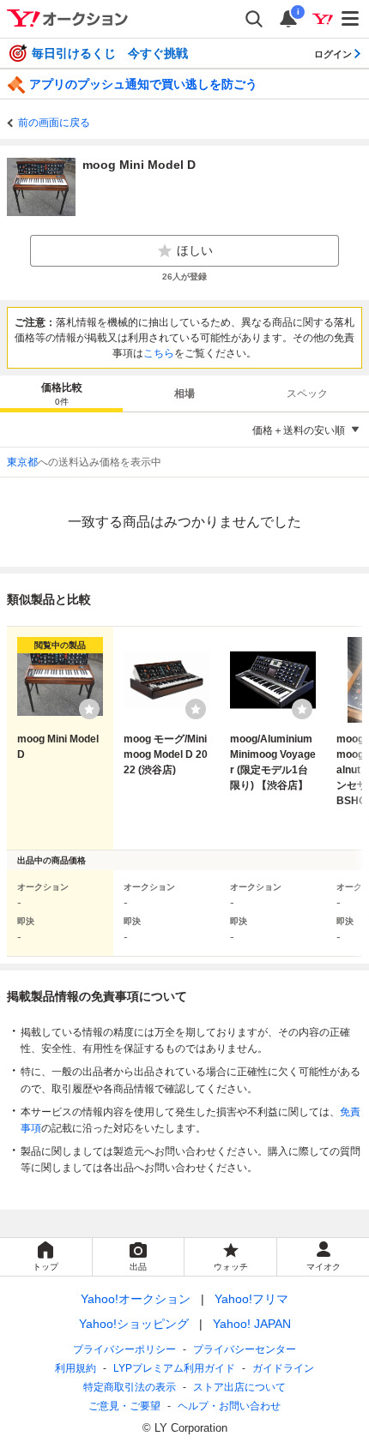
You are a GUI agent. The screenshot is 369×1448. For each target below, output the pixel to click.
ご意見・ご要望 (124, 1406)
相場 (184, 394)
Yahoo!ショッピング (134, 1324)
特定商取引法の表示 (129, 1387)
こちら (158, 353)
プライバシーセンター (244, 1349)
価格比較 (61, 394)
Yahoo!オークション (136, 1299)
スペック (307, 394)
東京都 (22, 462)
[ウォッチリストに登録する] (89, 709)
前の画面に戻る (54, 123)
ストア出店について (239, 1387)
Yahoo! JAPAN (252, 1324)
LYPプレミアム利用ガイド (174, 1368)
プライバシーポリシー (124, 1349)
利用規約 (75, 1368)
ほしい (195, 250)
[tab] (61, 394)
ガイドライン (283, 1368)
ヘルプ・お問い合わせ (229, 1406)
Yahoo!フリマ (251, 1299)
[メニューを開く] (351, 19)
